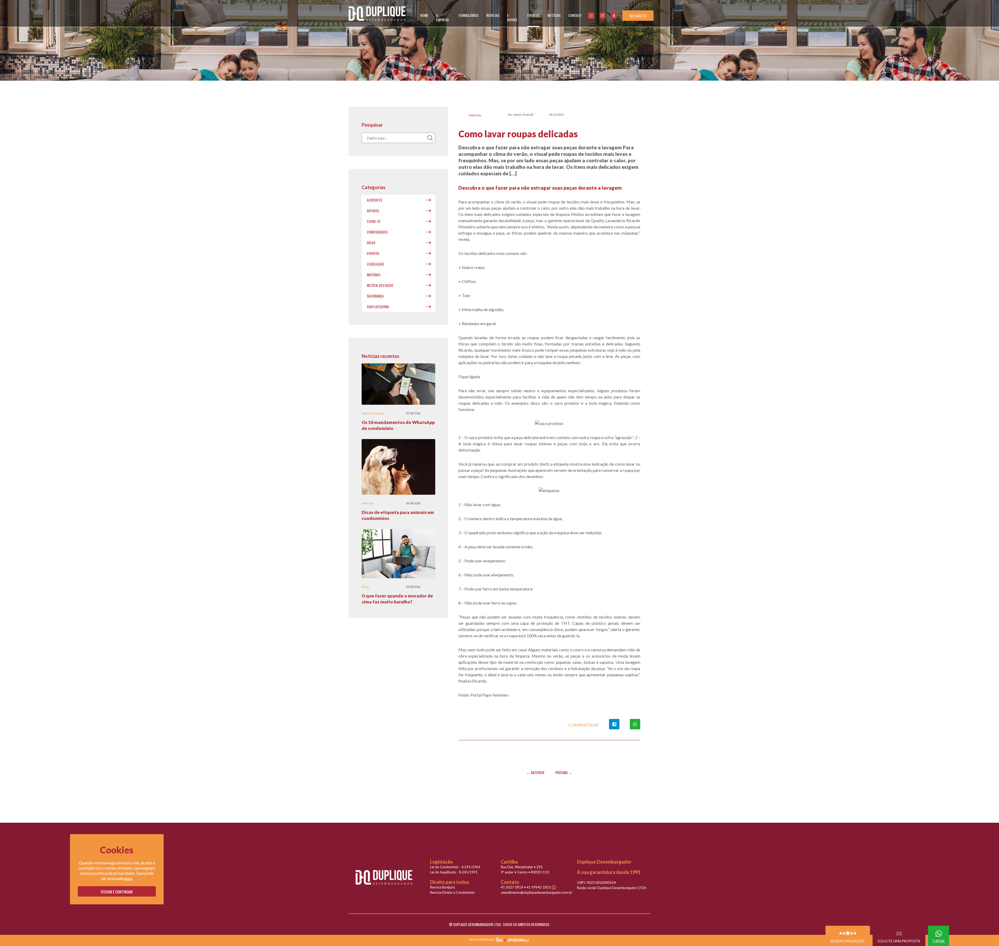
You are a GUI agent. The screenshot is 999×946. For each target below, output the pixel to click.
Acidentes (374, 200)
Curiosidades (377, 232)
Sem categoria (378, 306)
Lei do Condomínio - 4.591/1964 (455, 867)
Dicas (371, 242)
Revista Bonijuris (442, 887)
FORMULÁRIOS (468, 15)
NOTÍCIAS (554, 15)
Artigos (373, 210)
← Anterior (535, 772)
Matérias (475, 115)
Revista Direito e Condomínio (452, 892)
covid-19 (373, 221)
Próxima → (563, 772)
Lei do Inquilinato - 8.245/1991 (454, 872)
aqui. (128, 878)
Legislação (375, 264)
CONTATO (574, 15)
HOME (424, 15)
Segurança (375, 296)
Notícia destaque (380, 285)
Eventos (373, 253)
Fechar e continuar (117, 891)
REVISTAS (492, 15)
